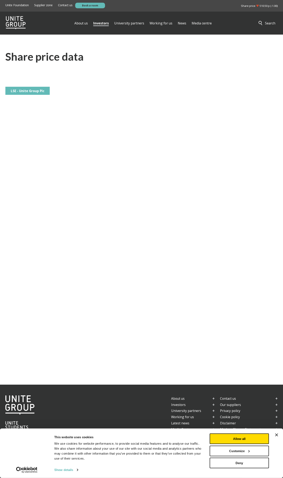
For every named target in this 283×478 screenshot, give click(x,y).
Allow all (239, 439)
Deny (239, 463)
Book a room (90, 5)
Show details (63, 470)
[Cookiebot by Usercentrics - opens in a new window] (27, 470)
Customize (237, 451)
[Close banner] (276, 434)
